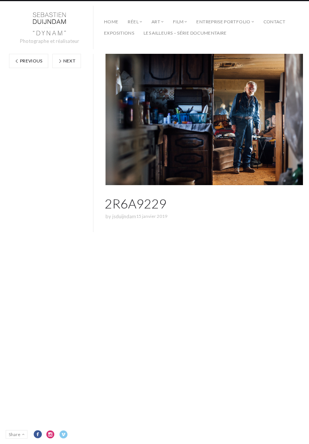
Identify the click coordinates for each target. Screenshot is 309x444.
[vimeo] (63, 434)
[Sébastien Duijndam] (49, 24)
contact (274, 21)
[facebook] (38, 434)
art (155, 21)
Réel (133, 21)
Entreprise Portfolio (223, 21)
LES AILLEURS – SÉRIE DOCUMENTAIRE (185, 33)
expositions (119, 33)
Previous (31, 61)
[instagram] (50, 434)
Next (68, 61)
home (111, 21)
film (178, 21)
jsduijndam (124, 216)
